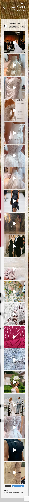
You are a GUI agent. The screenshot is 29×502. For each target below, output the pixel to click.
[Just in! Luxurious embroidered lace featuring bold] (14, 314)
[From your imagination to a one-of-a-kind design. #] (14, 450)
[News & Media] (14, 10)
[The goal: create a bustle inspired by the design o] (14, 65)
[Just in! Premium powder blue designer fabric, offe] (14, 359)
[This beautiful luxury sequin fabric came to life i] (14, 223)
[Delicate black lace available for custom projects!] (14, 201)
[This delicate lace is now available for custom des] (14, 269)
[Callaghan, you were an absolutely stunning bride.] (14, 42)
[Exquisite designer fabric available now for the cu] (14, 337)
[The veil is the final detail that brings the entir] (14, 88)
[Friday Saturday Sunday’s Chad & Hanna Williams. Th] (14, 246)
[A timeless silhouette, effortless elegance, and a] (14, 133)
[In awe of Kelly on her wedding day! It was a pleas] (14, 405)
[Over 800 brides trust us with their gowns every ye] (14, 110)
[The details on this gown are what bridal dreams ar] (14, 427)
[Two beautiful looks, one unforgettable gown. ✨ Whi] (14, 156)
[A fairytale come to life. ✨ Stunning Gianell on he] (14, 382)
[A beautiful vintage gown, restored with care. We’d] (14, 473)
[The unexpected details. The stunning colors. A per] (14, 291)
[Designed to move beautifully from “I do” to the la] (14, 178)
